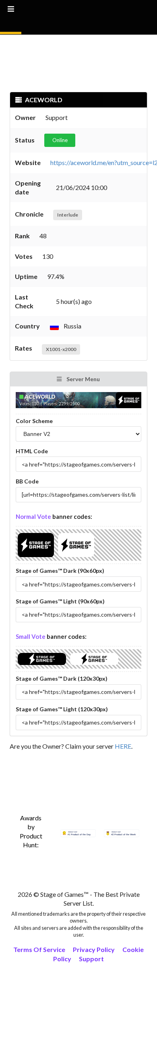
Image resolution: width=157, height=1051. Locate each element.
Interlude (67, 215)
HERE (123, 746)
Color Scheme (34, 420)
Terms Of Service (39, 949)
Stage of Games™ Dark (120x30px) (61, 678)
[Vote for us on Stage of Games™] (36, 556)
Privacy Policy (94, 949)
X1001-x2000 (61, 349)
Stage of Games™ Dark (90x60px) (60, 570)
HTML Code (32, 451)
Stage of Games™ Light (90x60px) (60, 601)
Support (91, 958)
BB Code (27, 481)
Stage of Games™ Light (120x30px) (62, 709)
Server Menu (82, 379)
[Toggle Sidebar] (10, 17)
